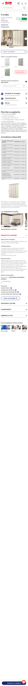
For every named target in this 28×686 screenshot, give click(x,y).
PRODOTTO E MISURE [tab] (9, 235)
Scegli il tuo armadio (9, 51)
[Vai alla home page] (10, 3)
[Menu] (3, 3)
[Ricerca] (21, 4)
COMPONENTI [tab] (6, 309)
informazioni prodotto (7, 290)
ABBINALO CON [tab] (7, 315)
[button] (14, 38)
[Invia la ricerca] (24, 8)
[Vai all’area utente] (22, 4)
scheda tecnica (5, 288)
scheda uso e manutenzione (9, 292)
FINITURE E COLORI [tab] (8, 303)
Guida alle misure (5, 26)
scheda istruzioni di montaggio (10, 294)
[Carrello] (25, 4)
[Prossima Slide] (26, 38)
